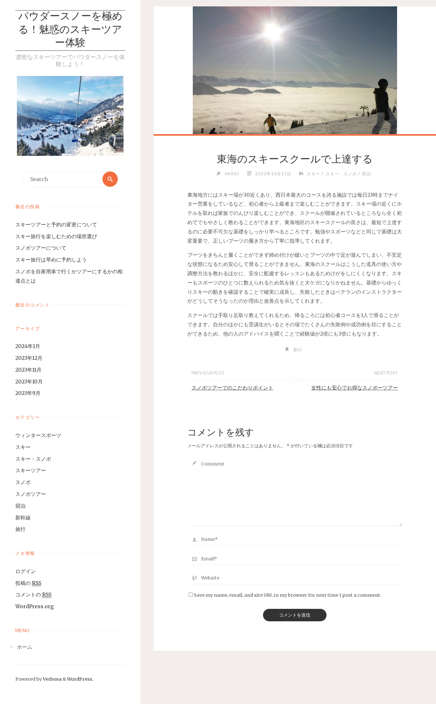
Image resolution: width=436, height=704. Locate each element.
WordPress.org (34, 606)
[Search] (110, 179)
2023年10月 (29, 381)
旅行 (20, 529)
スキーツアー (30, 470)
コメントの (33, 594)
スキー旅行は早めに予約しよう (51, 259)
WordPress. (80, 679)
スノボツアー (30, 494)
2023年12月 (28, 358)
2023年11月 (28, 370)
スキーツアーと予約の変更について (56, 224)
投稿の (28, 583)
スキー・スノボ (33, 459)
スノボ (23, 482)
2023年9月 (28, 393)
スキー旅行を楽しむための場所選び (56, 236)
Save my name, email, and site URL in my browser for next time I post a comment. (287, 595)
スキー (23, 447)
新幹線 (23, 517)
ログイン (25, 571)
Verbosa (52, 679)
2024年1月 (27, 346)
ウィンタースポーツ (38, 435)
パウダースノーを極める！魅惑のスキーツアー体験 (70, 30)
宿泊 (20, 506)
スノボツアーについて (40, 248)
